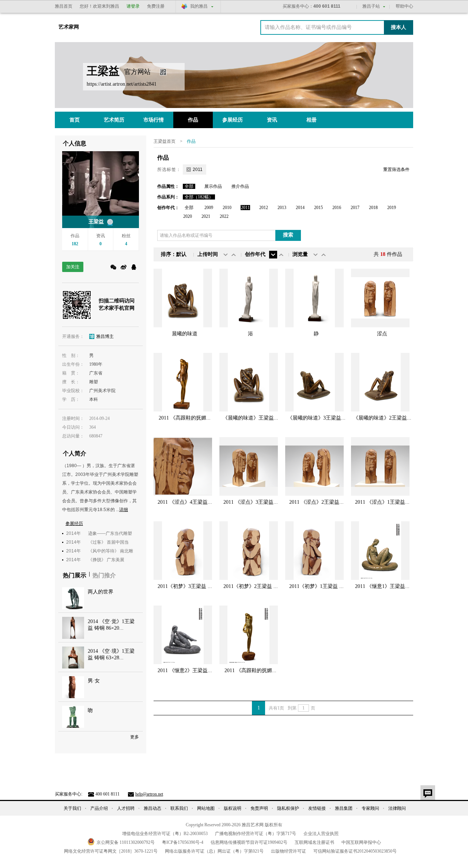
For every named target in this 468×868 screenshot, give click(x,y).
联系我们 (179, 808)
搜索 (288, 235)
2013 (282, 207)
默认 (181, 254)
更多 (134, 737)
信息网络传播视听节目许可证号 (249, 842)
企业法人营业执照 (321, 833)
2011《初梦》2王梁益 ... (250, 586)
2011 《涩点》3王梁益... (250, 502)
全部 (189, 186)
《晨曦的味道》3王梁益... (316, 418)
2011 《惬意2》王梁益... (185, 670)
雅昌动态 (152, 808)
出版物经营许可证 (288, 851)
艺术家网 (68, 27)
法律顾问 (397, 808)
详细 (123, 509)
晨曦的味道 (184, 333)
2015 (318, 207)
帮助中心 (404, 6)
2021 (205, 216)
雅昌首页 (63, 6)
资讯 (272, 120)
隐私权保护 (288, 808)
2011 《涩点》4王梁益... (185, 502)
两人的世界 (100, 592)
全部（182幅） (199, 197)
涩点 (382, 333)
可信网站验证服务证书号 (355, 851)
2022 (224, 216)
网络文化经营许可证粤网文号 (111, 851)
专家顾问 (370, 808)
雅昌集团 (343, 808)
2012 (263, 207)
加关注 (72, 266)
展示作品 (213, 186)
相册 (311, 120)
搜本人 (398, 27)
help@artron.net (149, 794)
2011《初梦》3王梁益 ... (185, 586)
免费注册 (156, 6)
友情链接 (317, 808)
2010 (227, 207)
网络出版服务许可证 (214, 851)
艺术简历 (114, 120)
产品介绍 (99, 808)
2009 (208, 207)
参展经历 (232, 120)
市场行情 (153, 120)
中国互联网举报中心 (361, 842)
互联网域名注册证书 (314, 842)
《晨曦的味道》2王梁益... (382, 418)
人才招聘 (126, 808)
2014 (300, 207)
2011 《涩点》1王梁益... (382, 502)
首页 (74, 120)
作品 (193, 120)
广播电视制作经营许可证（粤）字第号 (255, 833)
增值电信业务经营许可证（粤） (165, 833)
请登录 (133, 6)
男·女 (94, 680)
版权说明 (232, 808)
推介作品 (240, 186)
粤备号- (182, 842)
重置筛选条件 (396, 169)
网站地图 (206, 808)
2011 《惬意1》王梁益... (382, 586)
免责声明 (259, 808)
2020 (187, 216)
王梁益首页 (165, 141)
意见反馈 (427, 792)
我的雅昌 (199, 6)
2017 (355, 207)
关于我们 (72, 808)
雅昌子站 (371, 6)
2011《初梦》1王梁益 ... (316, 586)
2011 (245, 207)
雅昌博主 (105, 336)
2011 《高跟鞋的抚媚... (185, 418)
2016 (336, 207)
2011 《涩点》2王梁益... (316, 502)
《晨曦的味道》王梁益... (250, 418)
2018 (373, 207)
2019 (391, 207)
